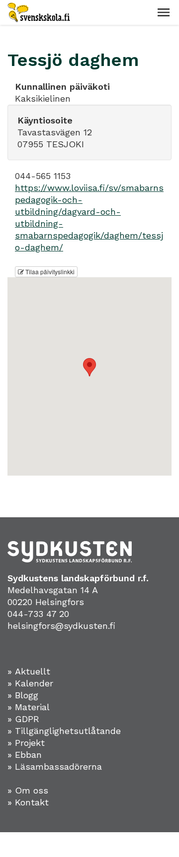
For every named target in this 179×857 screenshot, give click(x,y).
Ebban (28, 754)
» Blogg (22, 695)
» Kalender (30, 683)
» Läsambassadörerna (54, 766)
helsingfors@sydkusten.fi (61, 625)
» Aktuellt (28, 671)
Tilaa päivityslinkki (49, 271)
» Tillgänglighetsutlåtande (64, 731)
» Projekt (26, 742)
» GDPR (23, 719)
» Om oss (27, 790)
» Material (28, 707)
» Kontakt (28, 802)
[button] (164, 12)
